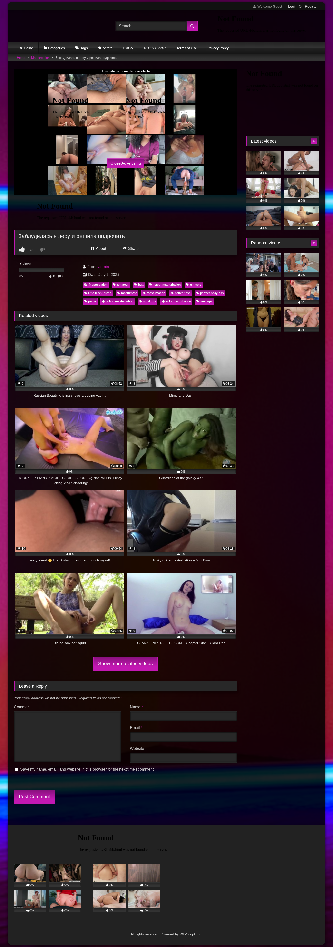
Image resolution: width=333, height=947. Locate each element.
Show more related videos (125, 663)
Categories (56, 48)
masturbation (156, 293)
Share (133, 248)
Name (136, 707)
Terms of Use (186, 48)
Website (137, 748)
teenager (206, 301)
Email (136, 728)
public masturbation (119, 301)
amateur (122, 284)
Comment (22, 707)
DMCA (128, 48)
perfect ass (183, 293)
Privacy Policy (218, 48)
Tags (84, 48)
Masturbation (40, 58)
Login (292, 6)
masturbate (129, 293)
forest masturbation (167, 284)
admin (103, 267)
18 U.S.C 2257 (154, 48)
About (100, 248)
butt (141, 284)
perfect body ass (212, 293)
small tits (149, 301)
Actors (107, 48)
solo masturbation (178, 301)
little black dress (99, 293)
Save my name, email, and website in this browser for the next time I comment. (87, 769)
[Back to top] (318, 932)
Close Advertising (125, 163)
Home (28, 48)
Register (311, 6)
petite (92, 301)
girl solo (195, 284)
